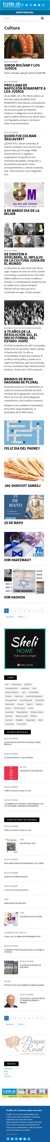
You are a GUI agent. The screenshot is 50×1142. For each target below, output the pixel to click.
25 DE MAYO (13, 522)
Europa (20, 704)
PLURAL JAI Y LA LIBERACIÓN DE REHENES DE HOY (22, 936)
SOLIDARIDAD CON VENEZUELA (31, 771)
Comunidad (33, 692)
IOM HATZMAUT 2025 (27, 843)
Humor (8, 708)
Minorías (9, 716)
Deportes (19, 696)
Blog (6, 1071)
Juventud (9, 712)
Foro (6, 1074)
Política (34, 716)
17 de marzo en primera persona (16, 890)
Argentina (25, 688)
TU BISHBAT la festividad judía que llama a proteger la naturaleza (24, 951)
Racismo (9, 720)
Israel (31, 708)
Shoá (40, 720)
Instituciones (19, 708)
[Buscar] (42, 18)
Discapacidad (11, 700)
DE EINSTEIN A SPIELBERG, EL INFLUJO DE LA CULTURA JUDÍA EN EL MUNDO (24, 259)
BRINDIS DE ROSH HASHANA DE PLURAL (21, 380)
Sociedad (9, 724)
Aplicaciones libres (11, 1134)
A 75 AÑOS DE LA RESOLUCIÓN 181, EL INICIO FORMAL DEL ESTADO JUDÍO (21, 336)
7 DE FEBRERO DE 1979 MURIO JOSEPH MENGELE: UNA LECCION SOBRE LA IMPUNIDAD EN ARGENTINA (23, 805)
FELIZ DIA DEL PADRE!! (22, 448)
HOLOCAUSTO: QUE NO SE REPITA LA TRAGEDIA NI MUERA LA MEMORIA (32, 1000)
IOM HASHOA (14, 597)
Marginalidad (22, 712)
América (28, 684)
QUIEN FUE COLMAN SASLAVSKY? (20, 137)
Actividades (8, 1069)
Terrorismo (21, 724)
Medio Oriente (37, 712)
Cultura (8, 696)
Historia (39, 704)
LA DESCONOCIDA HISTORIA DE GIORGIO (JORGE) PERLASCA (22, 743)
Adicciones (16, 684)
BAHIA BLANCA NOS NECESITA (15, 903)
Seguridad (30, 720)
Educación (10, 704)
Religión (19, 720)
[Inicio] (13, 5)
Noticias (7, 1076)
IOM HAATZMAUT (17, 560)
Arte (34, 688)
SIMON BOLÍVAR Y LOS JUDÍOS (22, 67)
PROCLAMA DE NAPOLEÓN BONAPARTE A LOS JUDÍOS (25, 88)
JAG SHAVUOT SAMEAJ (22, 485)
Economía (40, 700)
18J (7, 684)
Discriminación (26, 700)
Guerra (29, 704)
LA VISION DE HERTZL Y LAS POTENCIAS (18, 757)
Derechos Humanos (34, 696)
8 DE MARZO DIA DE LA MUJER (21, 212)
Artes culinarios (12, 692)
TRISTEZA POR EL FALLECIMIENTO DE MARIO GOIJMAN (24, 985)
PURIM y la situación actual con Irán (17, 791)
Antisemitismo (12, 688)
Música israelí (21, 716)
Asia (23, 692)
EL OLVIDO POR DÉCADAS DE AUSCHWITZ (30, 966)
